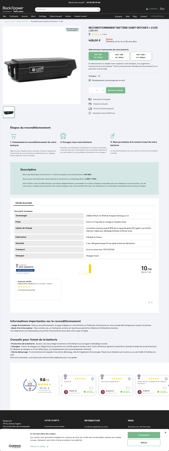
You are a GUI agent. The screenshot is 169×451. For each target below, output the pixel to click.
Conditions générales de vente (96, 427)
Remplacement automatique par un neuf (108, 80)
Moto (33, 16)
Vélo (4, 16)
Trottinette (14, 16)
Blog (135, 16)
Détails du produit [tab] (24, 203)
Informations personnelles (54, 426)
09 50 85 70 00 (93, 2)
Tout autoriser (144, 435)
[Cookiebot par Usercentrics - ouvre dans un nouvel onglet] (15, 446)
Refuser (144, 443)
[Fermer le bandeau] (165, 432)
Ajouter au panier (115, 90)
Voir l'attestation (25, 270)
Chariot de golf (56, 16)
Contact (143, 16)
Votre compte (52, 420)
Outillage (42, 16)
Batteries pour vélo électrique (139, 427)
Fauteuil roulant (80, 16)
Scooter (25, 16)
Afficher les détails (37, 446)
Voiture (68, 16)
